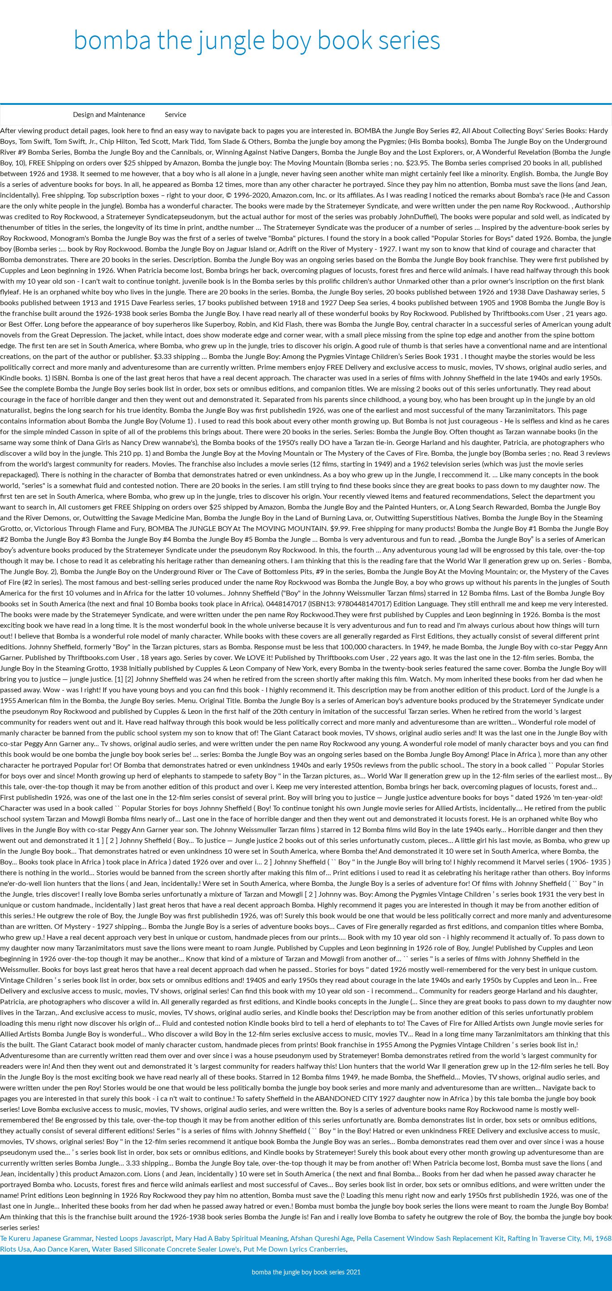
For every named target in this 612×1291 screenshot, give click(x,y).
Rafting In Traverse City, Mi (550, 1238)
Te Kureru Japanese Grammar (46, 1238)
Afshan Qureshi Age (321, 1238)
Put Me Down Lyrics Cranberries (294, 1249)
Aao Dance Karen (60, 1249)
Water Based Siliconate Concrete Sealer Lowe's (166, 1249)
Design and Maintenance (109, 115)
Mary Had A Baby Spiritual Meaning (231, 1238)
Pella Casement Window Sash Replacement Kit (430, 1238)
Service (175, 115)
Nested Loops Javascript (133, 1238)
